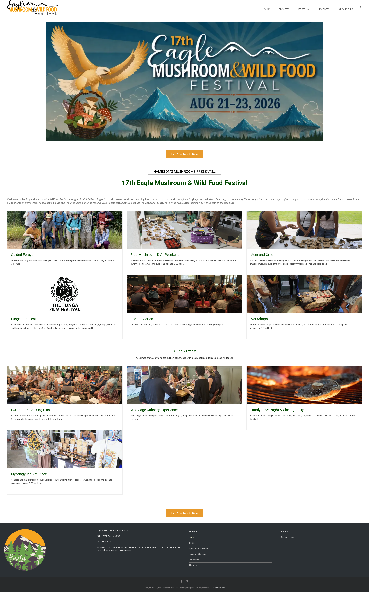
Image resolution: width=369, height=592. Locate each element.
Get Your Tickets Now (184, 154)
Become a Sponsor (197, 554)
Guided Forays (287, 537)
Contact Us (194, 560)
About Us (193, 565)
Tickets (192, 543)
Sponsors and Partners (199, 548)
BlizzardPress (220, 588)
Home (191, 537)
